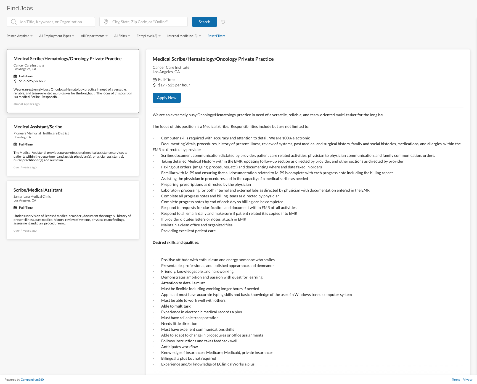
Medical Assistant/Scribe (38, 126)
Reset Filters (216, 36)
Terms (456, 379)
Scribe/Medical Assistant (38, 189)
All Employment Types (55, 36)
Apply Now (166, 97)
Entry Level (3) (147, 36)
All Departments (92, 36)
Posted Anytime (18, 36)
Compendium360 (32, 379)
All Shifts (120, 36)
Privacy (467, 379)
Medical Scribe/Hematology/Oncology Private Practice (68, 58)
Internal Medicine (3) (182, 36)
